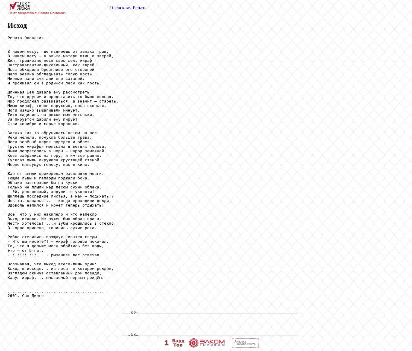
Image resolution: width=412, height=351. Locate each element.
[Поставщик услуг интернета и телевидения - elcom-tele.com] (207, 346)
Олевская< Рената (128, 7)
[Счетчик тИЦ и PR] (245, 346)
